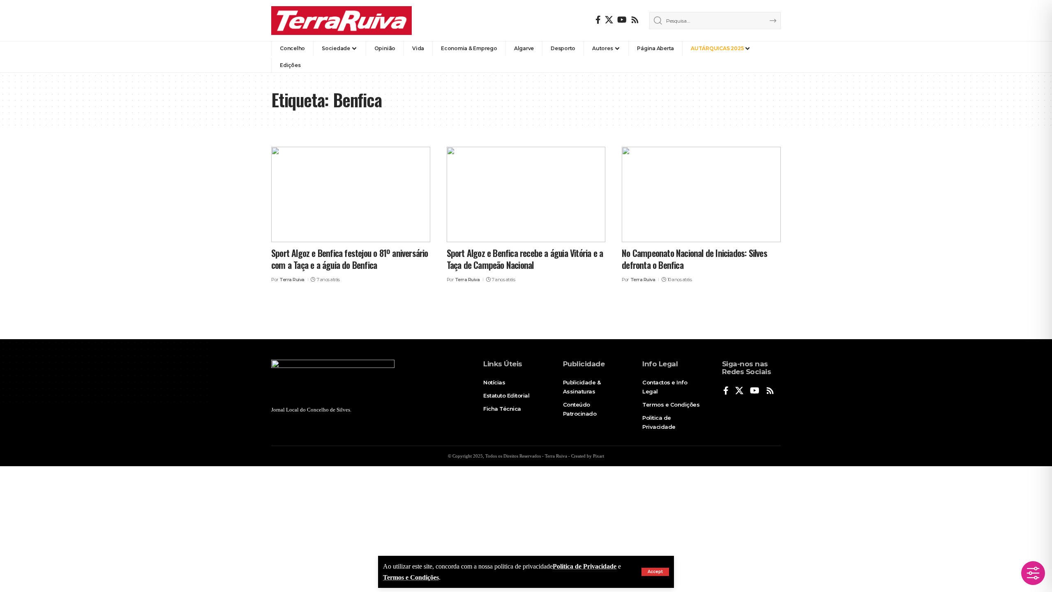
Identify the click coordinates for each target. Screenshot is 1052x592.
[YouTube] (622, 20)
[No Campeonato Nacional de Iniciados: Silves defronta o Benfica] (701, 194)
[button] (655, 572)
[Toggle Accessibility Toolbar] (1033, 573)
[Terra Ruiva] (341, 20)
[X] (609, 20)
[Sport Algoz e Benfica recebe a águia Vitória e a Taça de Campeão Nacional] (526, 194)
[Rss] (635, 20)
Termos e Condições (411, 577)
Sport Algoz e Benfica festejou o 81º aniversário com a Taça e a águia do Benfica (349, 258)
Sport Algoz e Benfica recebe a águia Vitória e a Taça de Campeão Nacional (525, 258)
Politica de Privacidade (584, 566)
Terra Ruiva (292, 279)
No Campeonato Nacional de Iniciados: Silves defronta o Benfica (694, 258)
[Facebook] (598, 20)
